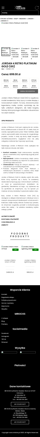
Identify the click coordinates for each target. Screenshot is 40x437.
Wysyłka (4, 309)
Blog (3, 321)
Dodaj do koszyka (27, 91)
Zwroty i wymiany (7, 303)
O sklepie (4, 318)
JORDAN (30, 19)
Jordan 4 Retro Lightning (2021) (30, 261)
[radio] (6, 80)
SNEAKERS (22, 19)
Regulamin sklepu (7, 297)
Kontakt (4, 294)
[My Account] (33, 8)
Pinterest (4, 342)
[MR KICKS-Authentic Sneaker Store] (20, 8)
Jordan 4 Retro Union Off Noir (10, 261)
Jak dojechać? (20, 404)
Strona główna (6, 19)
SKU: (2, 69)
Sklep (16, 19)
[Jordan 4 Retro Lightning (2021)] (30, 251)
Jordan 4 (3, 21)
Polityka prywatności (8, 300)
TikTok (3, 339)
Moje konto (5, 306)
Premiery (4, 324)
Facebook (5, 333)
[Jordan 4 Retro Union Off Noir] (10, 251)
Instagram (5, 336)
